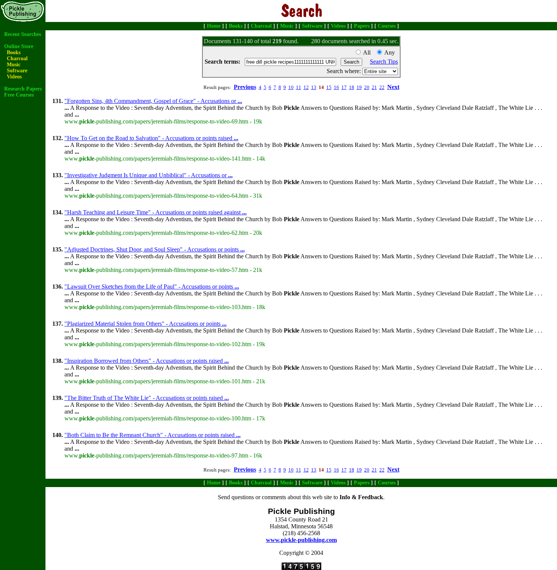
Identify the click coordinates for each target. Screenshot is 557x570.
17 (344, 87)
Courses (387, 26)
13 (313, 87)
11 (298, 87)
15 (329, 87)
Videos (338, 26)
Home (214, 26)
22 (382, 87)
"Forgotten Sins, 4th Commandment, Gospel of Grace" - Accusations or (153, 101)
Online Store (18, 46)
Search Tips (384, 61)
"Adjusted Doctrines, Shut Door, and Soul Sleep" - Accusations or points (154, 249)
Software (312, 26)
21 (374, 87)
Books (236, 26)
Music (287, 26)
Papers (361, 26)
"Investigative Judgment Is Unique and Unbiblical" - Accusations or (148, 175)
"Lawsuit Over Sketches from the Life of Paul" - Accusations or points (151, 286)
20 (366, 87)
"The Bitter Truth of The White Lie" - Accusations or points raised (146, 398)
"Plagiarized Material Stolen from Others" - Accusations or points (145, 323)
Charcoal (261, 26)
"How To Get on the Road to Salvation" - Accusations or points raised (151, 138)
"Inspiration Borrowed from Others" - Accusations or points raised (146, 361)
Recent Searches (22, 34)
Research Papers (23, 89)
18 (351, 87)
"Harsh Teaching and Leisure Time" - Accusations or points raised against (155, 212)
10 (291, 87)
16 (336, 87)
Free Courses (19, 95)
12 (306, 87)
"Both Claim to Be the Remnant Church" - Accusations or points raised (152, 435)
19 (359, 87)
